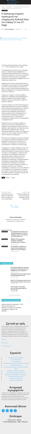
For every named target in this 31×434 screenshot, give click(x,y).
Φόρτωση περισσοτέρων (15, 295)
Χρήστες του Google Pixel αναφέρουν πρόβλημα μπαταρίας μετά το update (18, 241)
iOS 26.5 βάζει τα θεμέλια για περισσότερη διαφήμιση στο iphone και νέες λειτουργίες (18, 248)
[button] (3, 427)
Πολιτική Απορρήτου (6, 346)
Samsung (13, 177)
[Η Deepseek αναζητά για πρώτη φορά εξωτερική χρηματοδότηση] (4, 276)
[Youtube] (15, 410)
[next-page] (5, 256)
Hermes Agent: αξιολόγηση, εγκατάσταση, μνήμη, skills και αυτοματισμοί (19, 288)
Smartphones (9, 6)
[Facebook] (8, 33)
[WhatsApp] (19, 33)
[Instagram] (15, 223)
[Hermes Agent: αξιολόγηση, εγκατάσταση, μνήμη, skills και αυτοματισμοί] (4, 289)
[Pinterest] (15, 33)
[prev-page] (3, 256)
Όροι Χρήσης (5, 342)
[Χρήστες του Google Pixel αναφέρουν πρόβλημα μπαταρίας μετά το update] (6, 243)
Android (4, 66)
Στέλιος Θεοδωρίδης (9, 29)
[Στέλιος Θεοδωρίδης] (3, 29)
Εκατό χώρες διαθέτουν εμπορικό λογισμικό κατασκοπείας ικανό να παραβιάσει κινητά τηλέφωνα (20, 269)
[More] (23, 33)
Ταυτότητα (4, 339)
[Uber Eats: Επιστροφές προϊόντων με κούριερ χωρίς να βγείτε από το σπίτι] (4, 282)
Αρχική (3, 6)
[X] (11, 33)
